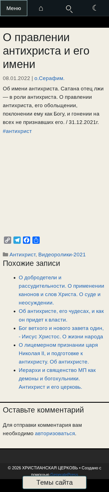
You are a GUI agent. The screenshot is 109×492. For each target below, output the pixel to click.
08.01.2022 (16, 78)
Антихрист (22, 254)
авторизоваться (55, 433)
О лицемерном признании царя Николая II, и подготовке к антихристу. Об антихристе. (58, 353)
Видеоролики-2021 (62, 254)
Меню (13, 8)
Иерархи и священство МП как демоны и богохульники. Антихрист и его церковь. (57, 378)
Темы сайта (54, 482)
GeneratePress (64, 474)
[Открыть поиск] (68, 8)
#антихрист (17, 131)
